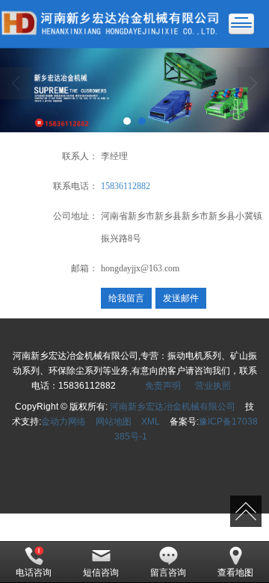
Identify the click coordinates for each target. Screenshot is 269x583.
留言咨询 (168, 572)
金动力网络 (63, 421)
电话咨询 (34, 572)
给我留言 (126, 298)
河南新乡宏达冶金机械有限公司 (172, 406)
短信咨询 (101, 572)
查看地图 (235, 572)
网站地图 (114, 421)
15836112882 (125, 186)
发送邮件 (181, 298)
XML (150, 421)
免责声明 (163, 385)
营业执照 (213, 385)
